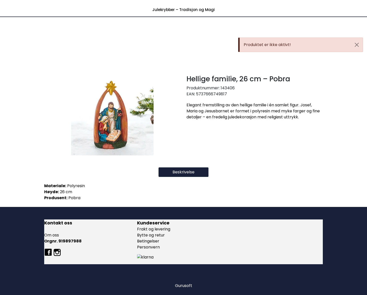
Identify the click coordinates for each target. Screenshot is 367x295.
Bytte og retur (151, 235)
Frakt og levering (153, 229)
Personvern (148, 247)
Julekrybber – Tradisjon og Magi (183, 9)
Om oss (51, 235)
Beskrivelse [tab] (183, 172)
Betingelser (148, 241)
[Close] (357, 45)
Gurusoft (183, 285)
